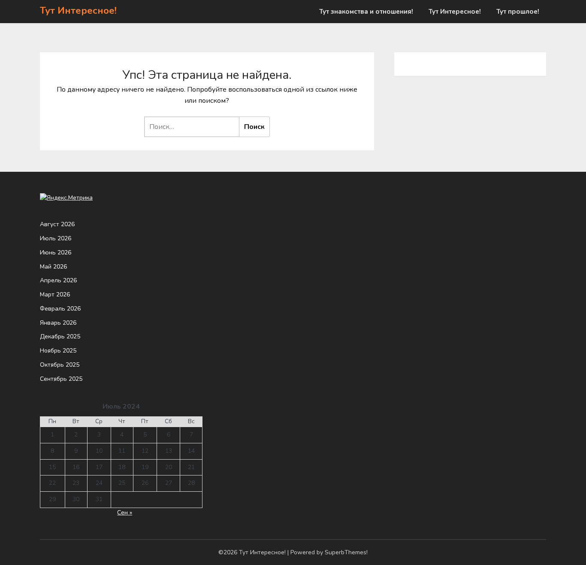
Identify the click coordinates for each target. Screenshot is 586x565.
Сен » (124, 512)
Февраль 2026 (60, 309)
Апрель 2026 (58, 280)
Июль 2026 (55, 238)
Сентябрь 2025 (61, 379)
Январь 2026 (58, 323)
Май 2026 (53, 267)
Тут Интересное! (78, 10)
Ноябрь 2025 (58, 351)
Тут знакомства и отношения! (366, 11)
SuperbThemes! (346, 552)
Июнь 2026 (55, 252)
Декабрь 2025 (60, 336)
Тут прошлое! (517, 11)
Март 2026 (55, 294)
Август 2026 (57, 224)
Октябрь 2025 (59, 365)
